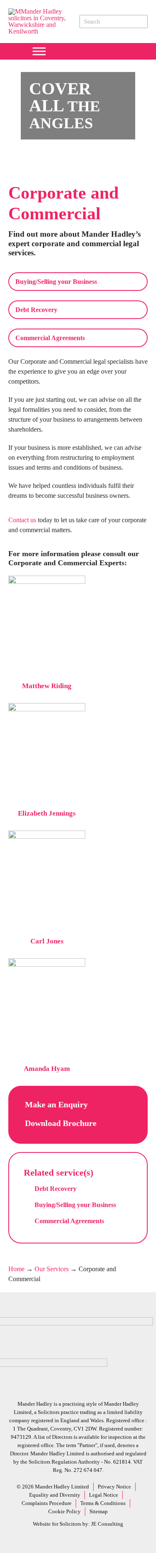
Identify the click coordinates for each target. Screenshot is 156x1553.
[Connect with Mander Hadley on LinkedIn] (82, 51)
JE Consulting (107, 1524)
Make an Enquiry (57, 1104)
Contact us (22, 519)
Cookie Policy (64, 1511)
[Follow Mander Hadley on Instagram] (95, 51)
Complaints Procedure (47, 1503)
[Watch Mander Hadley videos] (108, 51)
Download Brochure (61, 1123)
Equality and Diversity (54, 1495)
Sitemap (98, 1511)
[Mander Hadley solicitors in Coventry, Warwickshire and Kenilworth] (42, 31)
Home (16, 1268)
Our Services (52, 1268)
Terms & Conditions (103, 1503)
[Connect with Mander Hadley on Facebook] (55, 51)
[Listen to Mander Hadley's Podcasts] (122, 51)
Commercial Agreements (50, 337)
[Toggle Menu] (39, 51)
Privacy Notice (114, 1486)
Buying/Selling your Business (56, 281)
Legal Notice (103, 1495)
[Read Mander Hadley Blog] (68, 51)
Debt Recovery (36, 309)
